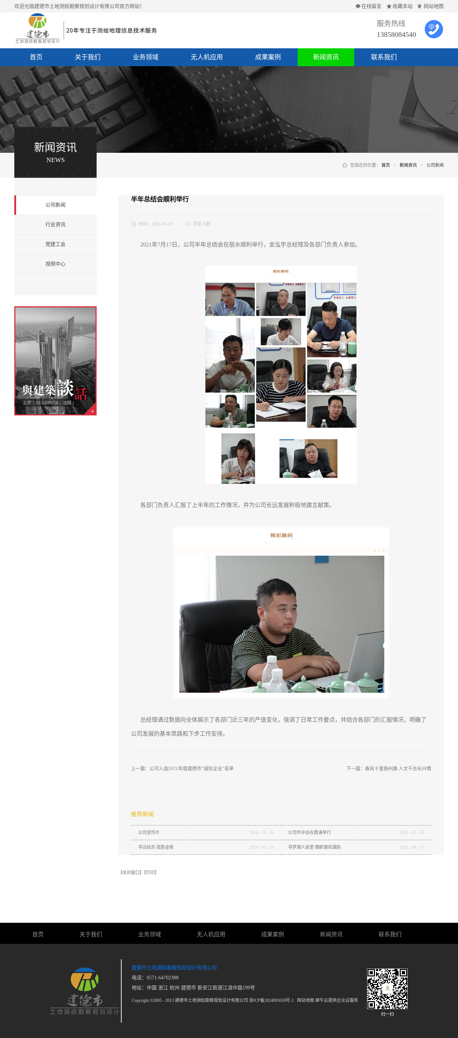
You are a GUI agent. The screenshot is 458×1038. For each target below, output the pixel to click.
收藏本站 (403, 6)
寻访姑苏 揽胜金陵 (156, 847)
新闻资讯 (408, 165)
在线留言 (371, 6)
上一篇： (182, 768)
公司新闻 (435, 165)
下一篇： (388, 768)
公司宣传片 (149, 832)
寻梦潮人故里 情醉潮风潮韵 (314, 847)
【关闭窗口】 (131, 872)
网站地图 (434, 6)
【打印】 (151, 872)
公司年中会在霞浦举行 (309, 832)
